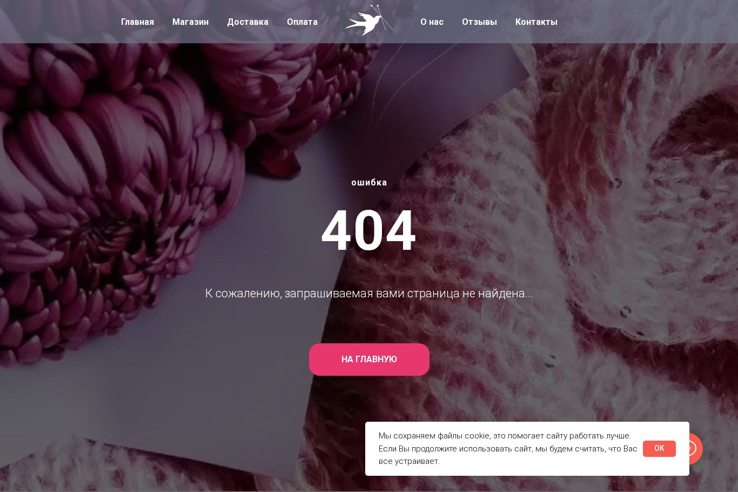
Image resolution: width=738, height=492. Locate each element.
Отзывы (479, 22)
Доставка (248, 22)
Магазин (190, 22)
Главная (137, 22)
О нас (432, 22)
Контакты (536, 22)
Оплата (302, 22)
